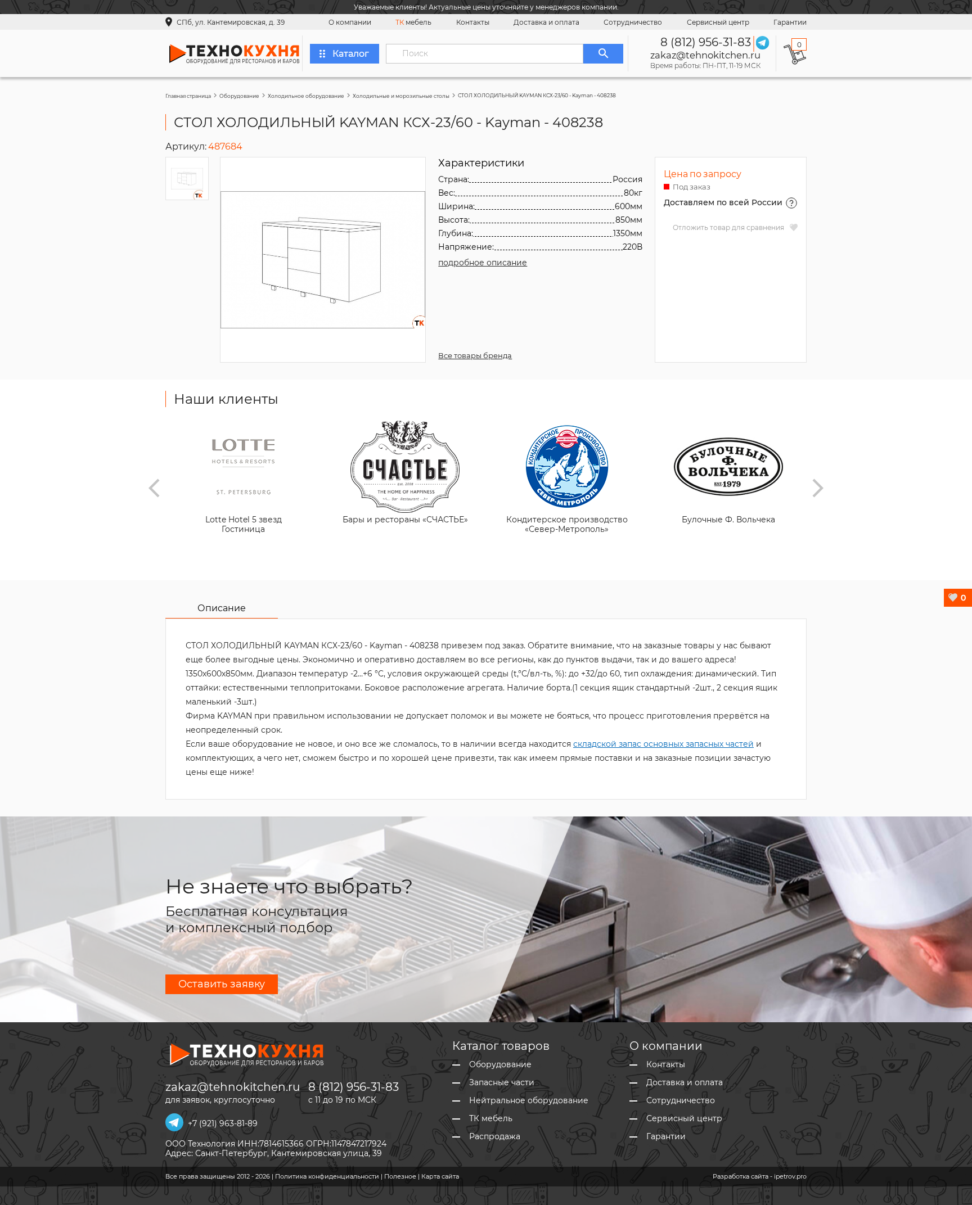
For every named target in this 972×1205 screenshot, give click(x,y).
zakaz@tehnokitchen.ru (705, 55)
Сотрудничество (633, 22)
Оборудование (239, 96)
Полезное (400, 1176)
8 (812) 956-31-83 (705, 42)
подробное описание (482, 263)
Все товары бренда (475, 355)
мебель (413, 22)
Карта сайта (440, 1176)
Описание (221, 608)
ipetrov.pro (790, 1176)
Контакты (472, 22)
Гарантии (790, 22)
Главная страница (188, 96)
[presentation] (154, 488)
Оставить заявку (221, 984)
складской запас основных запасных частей (663, 744)
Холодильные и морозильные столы (401, 96)
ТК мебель (490, 1118)
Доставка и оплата (546, 22)
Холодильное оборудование (306, 96)
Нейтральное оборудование (528, 1100)
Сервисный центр (718, 22)
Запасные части (501, 1082)
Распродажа (494, 1136)
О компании (349, 22)
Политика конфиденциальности (327, 1176)
